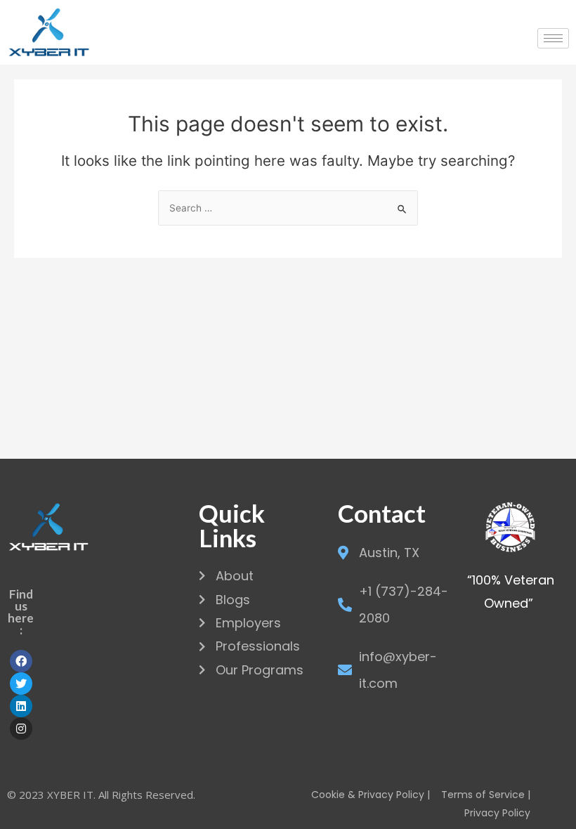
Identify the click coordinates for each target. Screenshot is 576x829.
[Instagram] (21, 728)
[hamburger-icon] (553, 38)
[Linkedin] (21, 706)
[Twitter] (21, 683)
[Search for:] (288, 208)
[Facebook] (21, 661)
